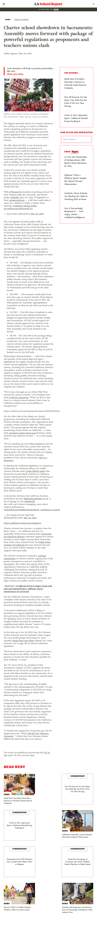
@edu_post (39, 509)
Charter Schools (21, 19)
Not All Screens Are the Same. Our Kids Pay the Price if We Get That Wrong (75, 102)
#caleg (33, 205)
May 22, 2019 (37, 213)
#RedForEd (29, 501)
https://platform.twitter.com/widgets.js (22, 523)
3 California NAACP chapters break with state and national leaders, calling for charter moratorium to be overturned (28, 589)
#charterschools (17, 200)
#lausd (26, 205)
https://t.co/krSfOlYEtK (56, 509)
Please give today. (15, 74)
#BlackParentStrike (32, 498)
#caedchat (18, 205)
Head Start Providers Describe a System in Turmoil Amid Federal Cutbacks (75, 83)
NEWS (7, 20)
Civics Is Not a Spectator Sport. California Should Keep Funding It (76, 118)
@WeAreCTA (15, 191)
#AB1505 (14, 197)
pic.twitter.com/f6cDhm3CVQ (18, 208)
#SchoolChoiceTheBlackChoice (19, 509)
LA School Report (48, 4)
